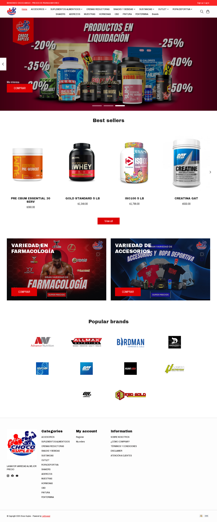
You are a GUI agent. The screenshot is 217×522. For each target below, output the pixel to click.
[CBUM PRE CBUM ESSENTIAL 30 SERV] (30, 162)
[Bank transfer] (206, 516)
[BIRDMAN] (130, 343)
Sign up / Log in (203, 3)
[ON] (86, 395)
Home (24, 9)
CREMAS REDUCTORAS (98, 9)
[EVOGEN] (42, 369)
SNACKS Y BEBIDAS (50, 450)
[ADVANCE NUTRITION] (42, 343)
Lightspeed (46, 516)
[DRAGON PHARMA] (174, 343)
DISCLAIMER (116, 450)
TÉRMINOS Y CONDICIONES (124, 446)
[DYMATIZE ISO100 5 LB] (134, 162)
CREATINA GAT (186, 198)
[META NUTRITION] (174, 369)
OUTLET (45, 460)
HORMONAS (105, 14)
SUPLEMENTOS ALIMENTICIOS (55, 441)
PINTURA (127, 14)
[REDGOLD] (130, 395)
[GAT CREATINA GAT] (186, 162)
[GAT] (86, 369)
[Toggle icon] (201, 11)
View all (109, 221)
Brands (155, 14)
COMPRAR (20, 88)
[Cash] (201, 516)
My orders (80, 441)
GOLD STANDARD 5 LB (82, 198)
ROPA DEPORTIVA (49, 464)
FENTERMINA (142, 14)
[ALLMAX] (86, 343)
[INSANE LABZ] (130, 369)
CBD (117, 14)
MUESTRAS (89, 14)
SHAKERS (60, 14)
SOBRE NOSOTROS (120, 437)
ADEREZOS (74, 14)
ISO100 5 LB (134, 198)
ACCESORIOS (47, 437)
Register (80, 437)
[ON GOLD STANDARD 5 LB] (82, 162)
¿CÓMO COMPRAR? (120, 441)
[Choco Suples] (11, 11)
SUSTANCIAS (47, 455)
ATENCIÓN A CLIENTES (121, 455)
